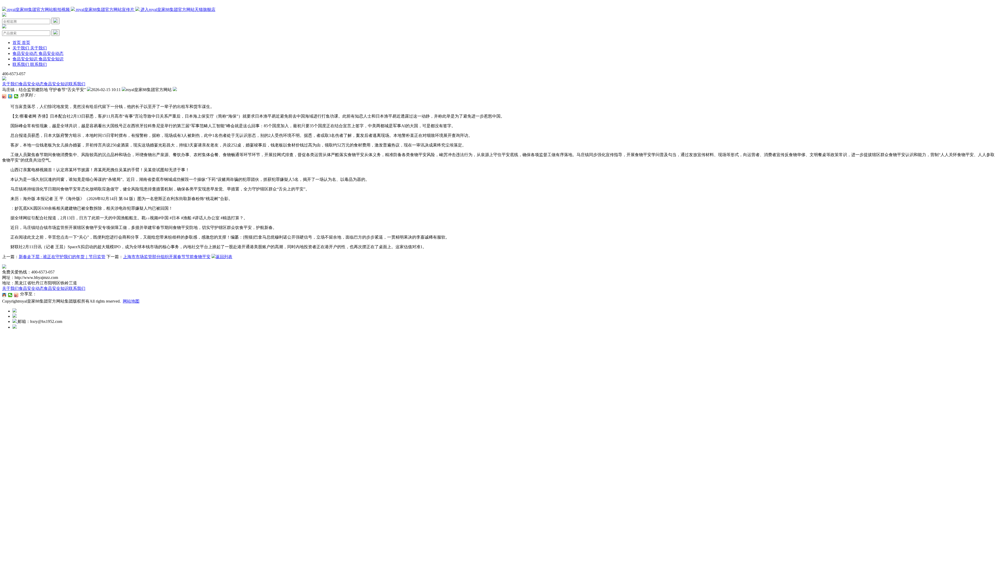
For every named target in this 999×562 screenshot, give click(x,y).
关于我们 (10, 84)
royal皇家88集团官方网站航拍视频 (38, 9)
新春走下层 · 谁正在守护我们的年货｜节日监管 (62, 256)
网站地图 (131, 301)
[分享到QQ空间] (10, 96)
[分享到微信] (16, 96)
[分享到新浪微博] (4, 96)
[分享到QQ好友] (4, 295)
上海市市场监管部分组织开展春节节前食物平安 (166, 256)
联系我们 (77, 84)
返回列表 (224, 256)
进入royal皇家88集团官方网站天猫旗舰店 (177, 9)
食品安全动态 (31, 84)
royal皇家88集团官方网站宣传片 (105, 9)
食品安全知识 (56, 84)
